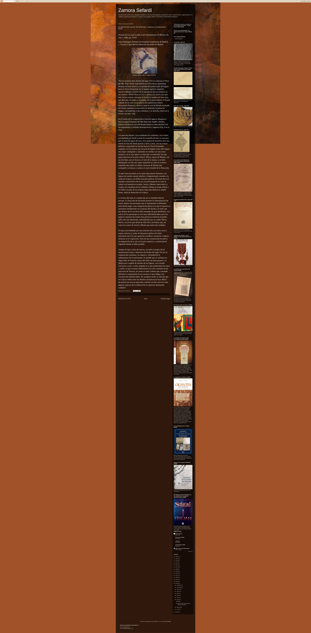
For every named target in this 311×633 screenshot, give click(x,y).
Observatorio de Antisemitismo (182, 548)
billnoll (156, 621)
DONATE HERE (178, 38)
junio (178, 595)
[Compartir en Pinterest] (140, 291)
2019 (176, 571)
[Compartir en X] (137, 291)
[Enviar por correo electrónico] (134, 291)
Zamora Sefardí (135, 10)
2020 (176, 569)
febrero (178, 607)
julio (178, 593)
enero (178, 609)
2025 (176, 558)
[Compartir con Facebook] (138, 291)
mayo (178, 597)
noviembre (179, 587)
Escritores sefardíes (179, 537)
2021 (176, 567)
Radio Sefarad (178, 533)
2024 (176, 560)
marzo (178, 599)
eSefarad (177, 541)
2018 (176, 573)
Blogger (169, 621)
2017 (176, 575)
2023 (176, 563)
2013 (176, 583)
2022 (176, 565)
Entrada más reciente (124, 298)
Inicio (145, 298)
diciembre (179, 585)
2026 (176, 556)
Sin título (178, 601)
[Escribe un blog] (135, 291)
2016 (176, 577)
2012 (176, 612)
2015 (176, 579)
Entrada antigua (165, 298)
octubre (178, 589)
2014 (176, 581)
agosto (178, 591)
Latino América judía (180, 544)
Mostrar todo (190, 551)
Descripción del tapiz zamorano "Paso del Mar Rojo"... (183, 604)
